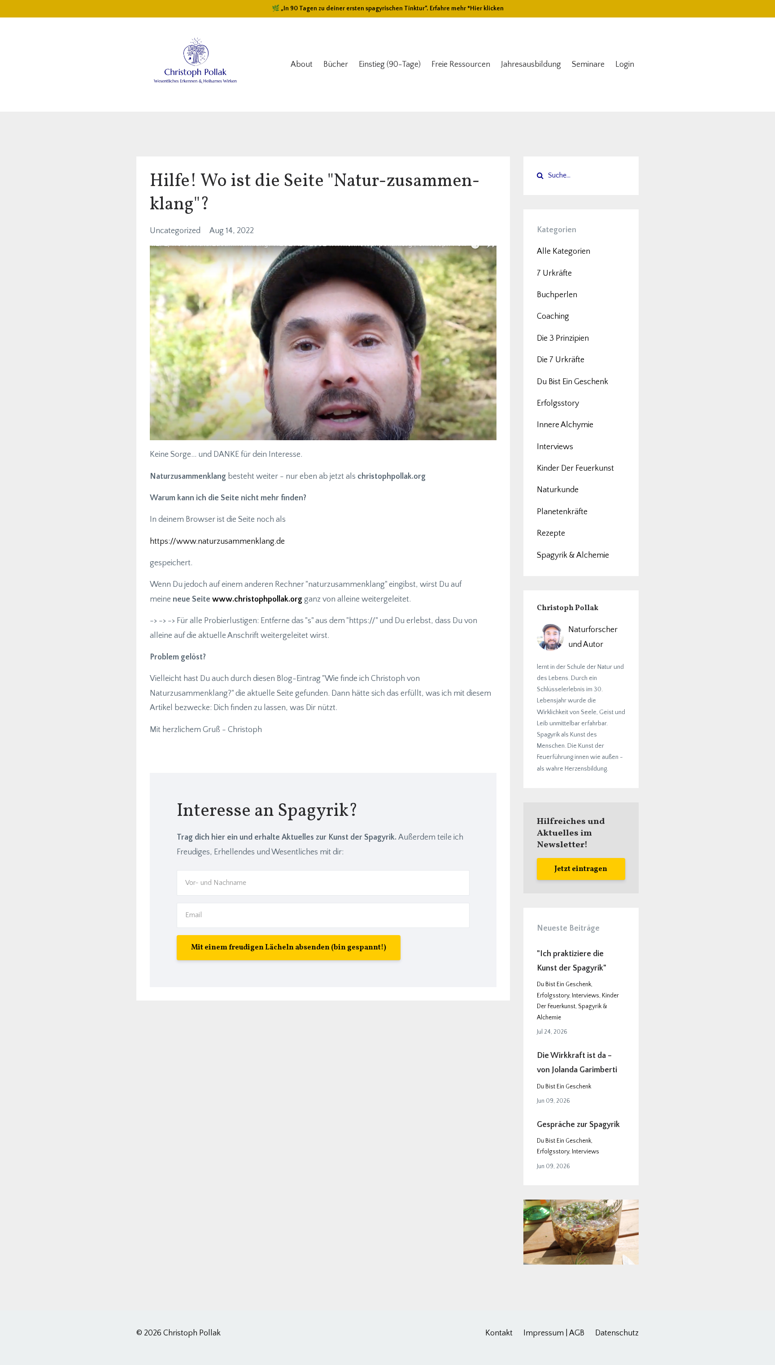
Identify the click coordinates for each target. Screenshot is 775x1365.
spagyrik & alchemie (573, 555)
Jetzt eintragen (580, 869)
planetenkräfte (562, 511)
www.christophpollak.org (257, 599)
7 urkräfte (554, 273)
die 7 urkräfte (560, 359)
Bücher (335, 64)
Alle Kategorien (563, 251)
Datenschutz (617, 1333)
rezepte (551, 533)
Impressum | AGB (553, 1333)
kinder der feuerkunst (575, 468)
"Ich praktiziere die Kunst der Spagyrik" (571, 961)
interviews (555, 446)
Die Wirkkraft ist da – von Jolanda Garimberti (577, 1063)
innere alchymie (565, 424)
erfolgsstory (558, 403)
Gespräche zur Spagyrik (578, 1124)
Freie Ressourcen (460, 64)
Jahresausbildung (531, 64)
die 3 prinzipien (563, 338)
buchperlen (557, 294)
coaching (553, 316)
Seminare (588, 64)
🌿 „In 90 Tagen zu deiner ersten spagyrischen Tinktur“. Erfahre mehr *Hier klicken (388, 8)
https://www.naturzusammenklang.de (217, 541)
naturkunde (558, 489)
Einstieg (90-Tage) (390, 64)
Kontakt (499, 1333)
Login (624, 64)
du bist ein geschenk (572, 381)
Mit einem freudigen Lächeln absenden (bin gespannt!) (288, 948)
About (302, 64)
